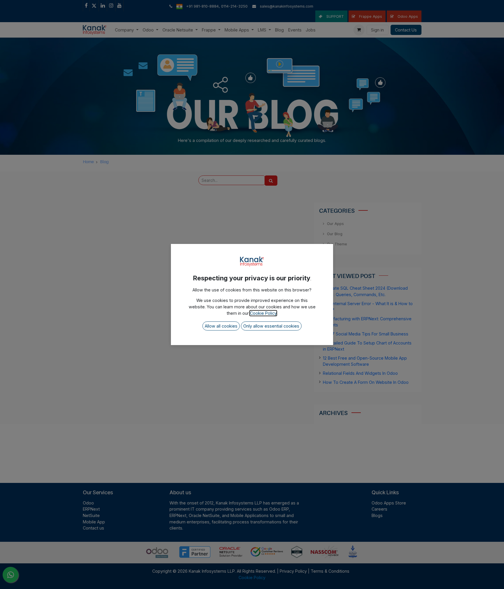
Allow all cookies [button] (221, 325)
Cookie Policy (263, 313)
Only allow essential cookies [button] (271, 325)
